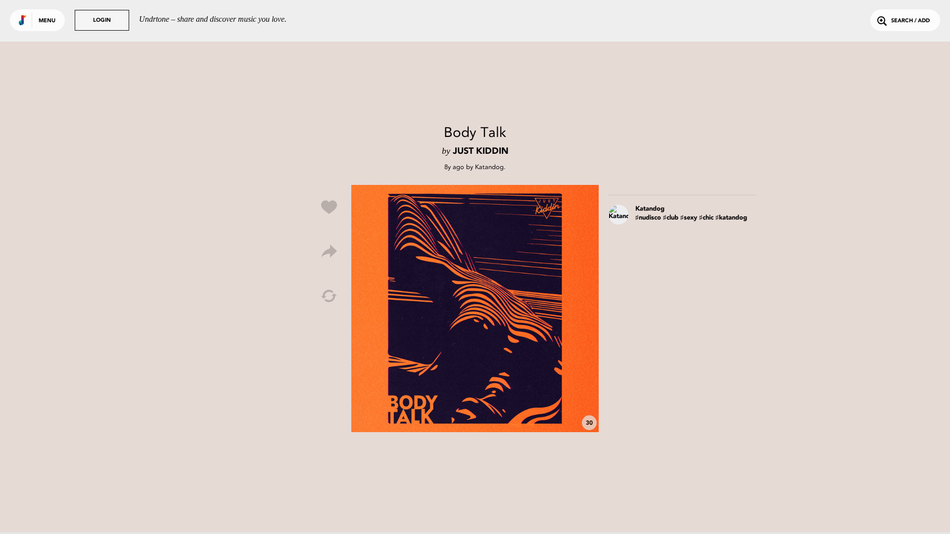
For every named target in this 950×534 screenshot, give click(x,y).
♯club (670, 218)
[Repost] (329, 296)
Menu (47, 21)
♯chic (706, 218)
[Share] (329, 251)
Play (475, 308)
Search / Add (910, 21)
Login (102, 20)
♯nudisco (648, 218)
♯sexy (688, 218)
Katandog (489, 167)
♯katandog (731, 218)
